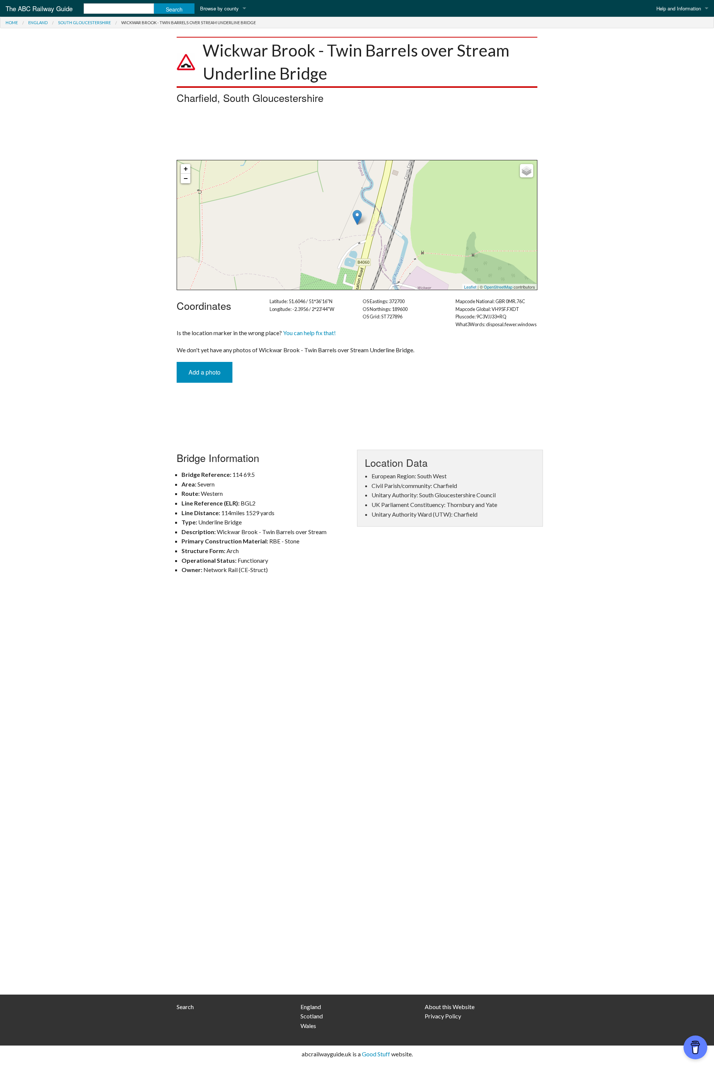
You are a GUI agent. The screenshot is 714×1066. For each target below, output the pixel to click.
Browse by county (219, 8)
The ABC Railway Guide (39, 8)
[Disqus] (357, 689)
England (38, 22)
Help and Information (678, 8)
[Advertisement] (357, 133)
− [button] (186, 178)
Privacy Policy (443, 1016)
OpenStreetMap (498, 287)
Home (12, 22)
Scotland (311, 1016)
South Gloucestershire (84, 22)
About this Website (450, 1006)
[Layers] (526, 170)
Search (185, 1006)
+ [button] (186, 169)
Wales (308, 1025)
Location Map (356, 225)
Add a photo (205, 372)
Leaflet (470, 287)
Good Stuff (376, 1053)
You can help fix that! (309, 332)
